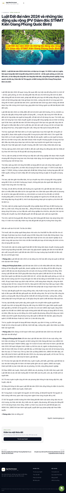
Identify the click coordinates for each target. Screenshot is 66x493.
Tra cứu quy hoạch (22, 439)
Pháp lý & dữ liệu (37, 477)
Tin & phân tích (55, 471)
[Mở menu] (23, 3)
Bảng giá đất (55, 477)
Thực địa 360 (36, 474)
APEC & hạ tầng (55, 480)
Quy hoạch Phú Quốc (57, 474)
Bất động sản (36, 480)
